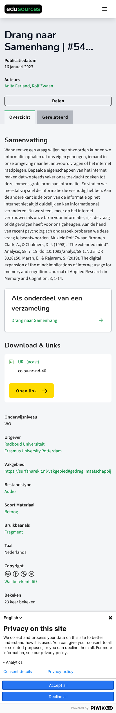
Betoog (11, 512)
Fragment (14, 532)
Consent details (17, 671)
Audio (10, 491)
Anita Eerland (17, 86)
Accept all (58, 685)
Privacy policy (60, 671)
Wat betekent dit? (21, 582)
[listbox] (58, 320)
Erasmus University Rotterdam (33, 451)
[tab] (20, 117)
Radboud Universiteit (24, 444)
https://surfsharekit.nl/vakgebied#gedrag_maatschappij (58, 471)
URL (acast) (28, 362)
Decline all (58, 696)
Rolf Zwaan (42, 86)
